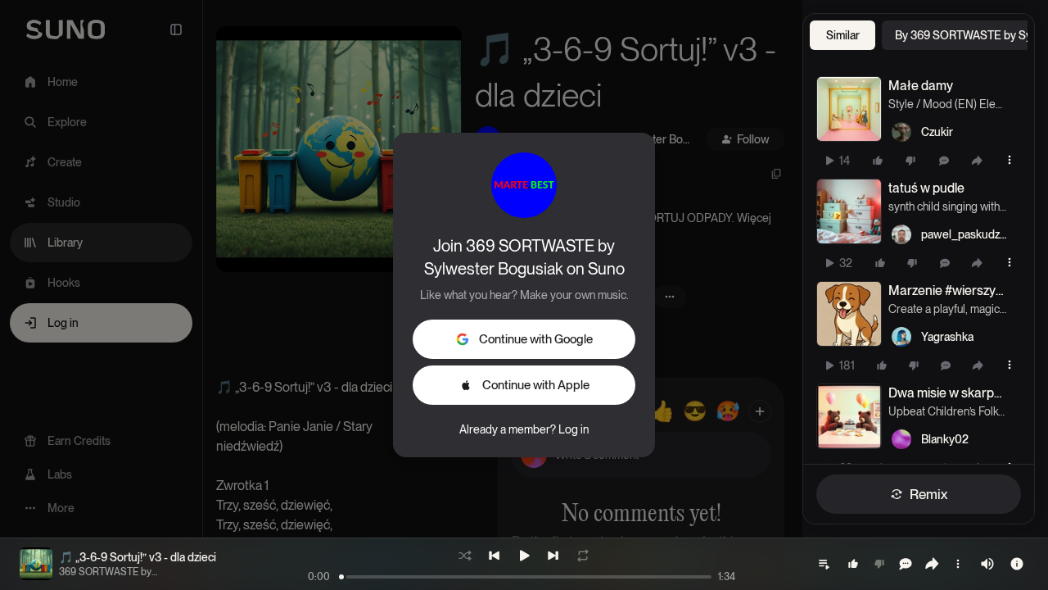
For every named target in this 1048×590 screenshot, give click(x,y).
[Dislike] (910, 160)
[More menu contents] (1009, 159)
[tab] (842, 35)
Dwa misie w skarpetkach (947, 393)
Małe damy (920, 85)
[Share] (976, 160)
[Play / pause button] (849, 109)
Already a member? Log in (524, 429)
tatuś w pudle (926, 188)
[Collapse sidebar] (176, 29)
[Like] (877, 160)
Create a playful (926, 308)
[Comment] (944, 160)
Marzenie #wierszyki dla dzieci (947, 290)
